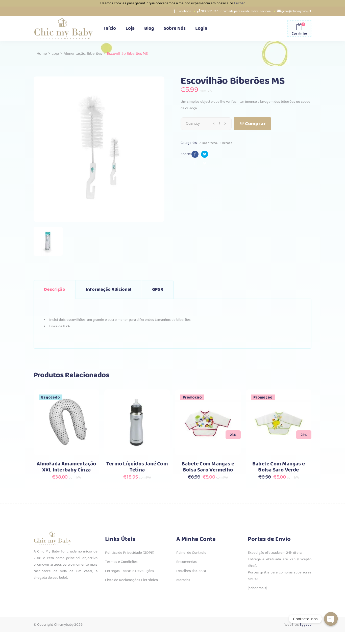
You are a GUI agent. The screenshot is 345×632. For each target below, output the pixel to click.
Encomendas (186, 562)
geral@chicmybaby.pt (296, 11)
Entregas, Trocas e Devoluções (129, 571)
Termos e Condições (121, 562)
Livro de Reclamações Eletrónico (131, 580)
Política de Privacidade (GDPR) (129, 553)
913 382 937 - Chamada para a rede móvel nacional (236, 11)
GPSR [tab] (157, 289)
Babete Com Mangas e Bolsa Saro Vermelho (208, 467)
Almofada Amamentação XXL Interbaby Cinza (66, 467)
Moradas (183, 580)
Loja (55, 53)
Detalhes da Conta (191, 571)
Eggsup (305, 625)
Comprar (255, 124)
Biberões (94, 53)
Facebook (184, 11)
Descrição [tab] (54, 289)
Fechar (239, 3)
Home (42, 53)
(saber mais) (257, 588)
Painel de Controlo (191, 553)
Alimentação (74, 53)
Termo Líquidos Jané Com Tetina (137, 467)
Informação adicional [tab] (108, 289)
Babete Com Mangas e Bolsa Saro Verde (278, 467)
